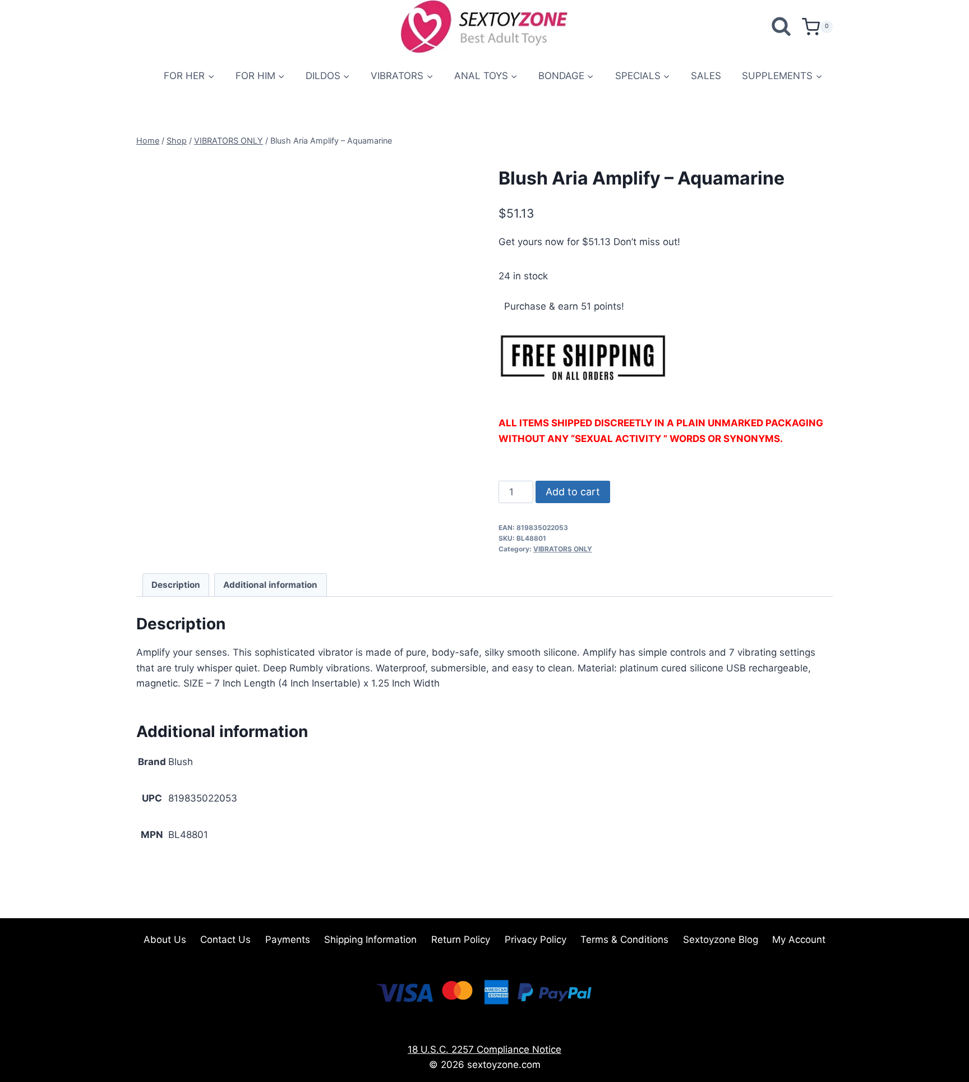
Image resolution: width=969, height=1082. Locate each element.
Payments (287, 939)
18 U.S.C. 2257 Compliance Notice (484, 1049)
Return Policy (460, 939)
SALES (706, 75)
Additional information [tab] (270, 584)
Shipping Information (370, 939)
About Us (165, 939)
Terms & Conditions (624, 939)
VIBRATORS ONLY (562, 549)
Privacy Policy (535, 939)
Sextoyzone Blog (720, 939)
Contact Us (225, 939)
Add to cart (573, 492)
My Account (798, 939)
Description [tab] (175, 584)
